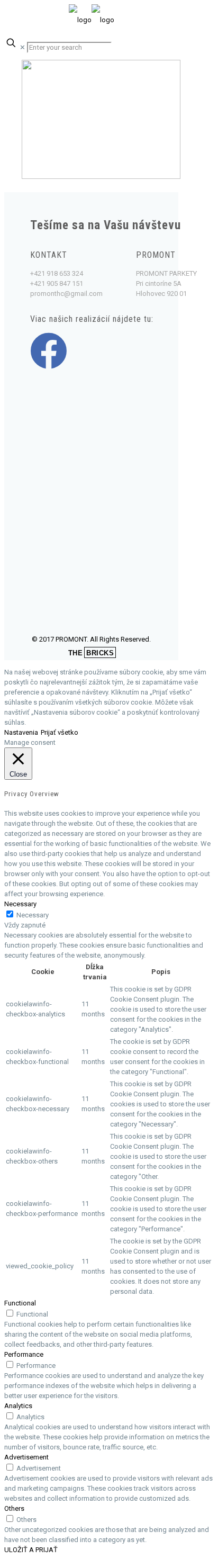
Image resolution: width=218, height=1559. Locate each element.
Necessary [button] (20, 904)
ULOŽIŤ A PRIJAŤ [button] (31, 1550)
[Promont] (91, 20)
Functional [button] (20, 1303)
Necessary (32, 915)
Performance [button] (23, 1354)
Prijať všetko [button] (59, 732)
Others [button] (14, 1508)
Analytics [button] (18, 1406)
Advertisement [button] (26, 1457)
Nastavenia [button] (21, 732)
